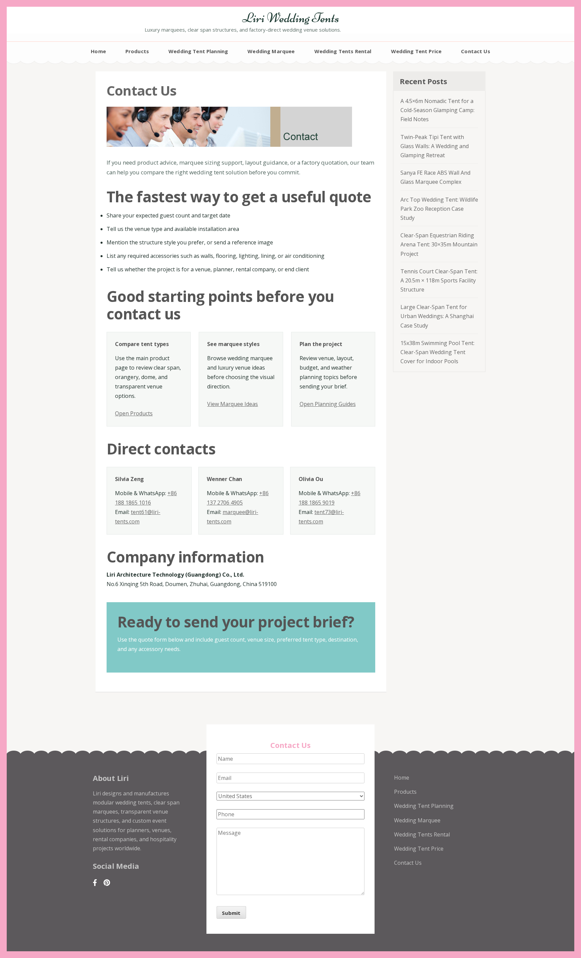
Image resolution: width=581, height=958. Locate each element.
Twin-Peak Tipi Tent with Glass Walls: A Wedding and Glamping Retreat (434, 146)
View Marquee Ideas (232, 404)
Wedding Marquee (271, 51)
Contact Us (475, 51)
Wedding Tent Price (416, 51)
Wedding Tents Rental (343, 51)
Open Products (134, 413)
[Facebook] (95, 882)
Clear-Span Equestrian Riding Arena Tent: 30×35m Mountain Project (438, 244)
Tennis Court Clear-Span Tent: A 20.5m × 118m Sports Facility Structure (438, 280)
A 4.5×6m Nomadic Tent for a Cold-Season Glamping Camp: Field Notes (437, 110)
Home (98, 51)
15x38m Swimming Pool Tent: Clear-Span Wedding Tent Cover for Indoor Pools (437, 352)
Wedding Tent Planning (198, 51)
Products (137, 51)
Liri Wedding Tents (290, 18)
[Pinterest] (107, 882)
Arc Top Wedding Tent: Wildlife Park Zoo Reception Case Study (439, 208)
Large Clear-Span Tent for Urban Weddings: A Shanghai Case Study (437, 316)
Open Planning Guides (328, 404)
